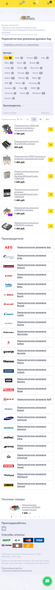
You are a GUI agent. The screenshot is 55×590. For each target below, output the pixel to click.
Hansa (37, 73)
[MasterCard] (28, 540)
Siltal (22, 88)
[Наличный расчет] (17, 545)
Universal (10, 93)
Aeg (8, 57)
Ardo (18, 57)
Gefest (9, 73)
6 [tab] (34, 516)
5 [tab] (29, 516)
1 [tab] (11, 516)
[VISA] (39, 540)
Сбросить (45, 112)
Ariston (32, 57)
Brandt (34, 62)
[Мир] (7, 540)
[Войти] (7, 3)
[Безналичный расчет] (28, 545)
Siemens (10, 88)
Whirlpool (38, 93)
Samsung (34, 83)
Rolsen (20, 83)
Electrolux (36, 68)
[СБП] (17, 540)
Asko (44, 57)
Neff (8, 83)
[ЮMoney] (7, 545)
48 (40, 119)
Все (47, 119)
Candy (9, 68)
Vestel (24, 93)
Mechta (23, 78)
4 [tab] (25, 516)
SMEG (35, 88)
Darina (21, 68)
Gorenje (23, 73)
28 (34, 119)
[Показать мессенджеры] (47, 581)
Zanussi (9, 98)
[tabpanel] (28, 509)
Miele (36, 78)
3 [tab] (20, 516)
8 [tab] (43, 516)
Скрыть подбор (9, 112)
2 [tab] (16, 516)
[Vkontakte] (4, 528)
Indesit (9, 78)
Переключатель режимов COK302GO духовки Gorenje (31, 507)
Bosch (21, 62)
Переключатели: (9, 119)
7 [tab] (38, 516)
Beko (9, 62)
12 (27, 119)
